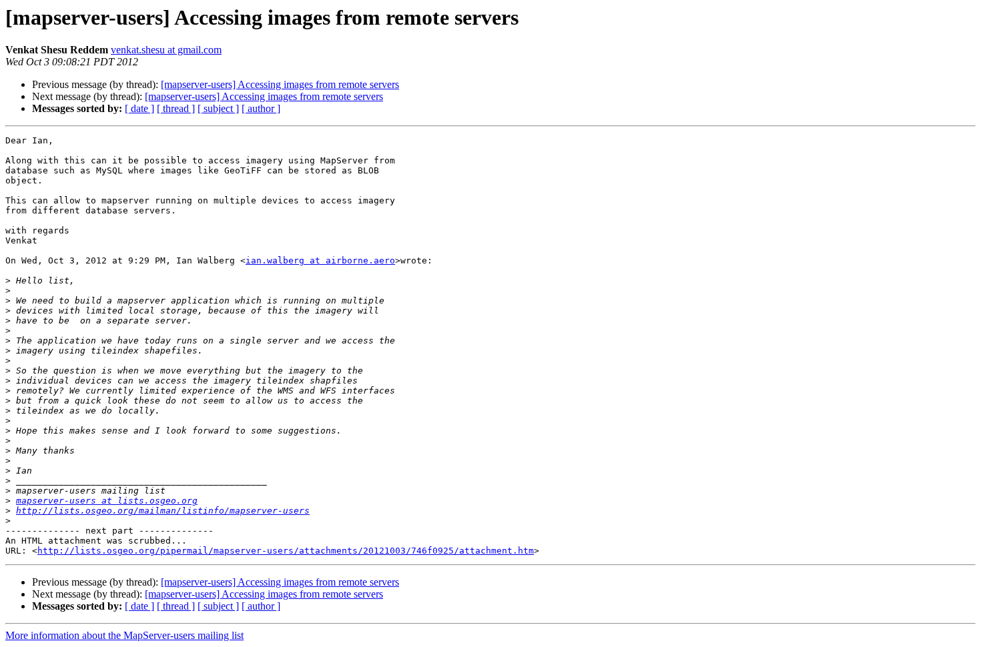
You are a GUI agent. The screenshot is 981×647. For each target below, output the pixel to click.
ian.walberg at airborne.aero (320, 260)
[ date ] (139, 108)
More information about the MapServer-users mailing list (124, 635)
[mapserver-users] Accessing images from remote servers (280, 84)
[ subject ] (218, 108)
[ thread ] (176, 108)
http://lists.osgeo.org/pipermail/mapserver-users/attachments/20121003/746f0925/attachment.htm (285, 551)
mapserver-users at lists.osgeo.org (107, 501)
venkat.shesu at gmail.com (166, 49)
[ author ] (261, 108)
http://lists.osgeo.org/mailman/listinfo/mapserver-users (163, 511)
